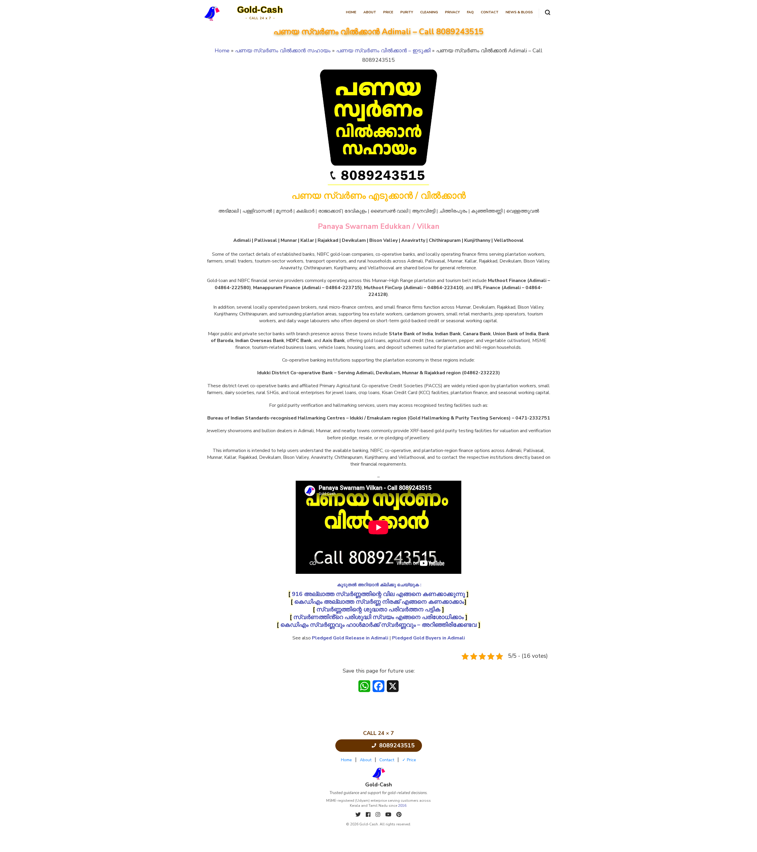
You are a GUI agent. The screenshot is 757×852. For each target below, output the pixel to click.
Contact (490, 12)
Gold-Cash (260, 9)
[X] (358, 814)
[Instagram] (379, 814)
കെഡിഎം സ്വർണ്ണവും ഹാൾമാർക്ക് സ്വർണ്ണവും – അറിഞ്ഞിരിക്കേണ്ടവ (378, 625)
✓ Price (409, 760)
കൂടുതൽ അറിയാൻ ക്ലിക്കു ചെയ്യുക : (379, 585)
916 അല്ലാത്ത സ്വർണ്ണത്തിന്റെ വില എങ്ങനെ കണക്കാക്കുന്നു (378, 594)
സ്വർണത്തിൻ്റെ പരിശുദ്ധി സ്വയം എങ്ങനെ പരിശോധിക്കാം (378, 617)
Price (388, 12)
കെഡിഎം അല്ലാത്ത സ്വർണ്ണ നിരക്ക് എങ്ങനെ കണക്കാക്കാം (379, 602)
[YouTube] (389, 814)
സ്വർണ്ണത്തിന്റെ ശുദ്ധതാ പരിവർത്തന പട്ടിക (378, 609)
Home (351, 12)
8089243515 (397, 745)
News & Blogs (519, 12)
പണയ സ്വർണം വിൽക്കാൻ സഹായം (283, 50)
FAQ (470, 12)
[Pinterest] (399, 814)
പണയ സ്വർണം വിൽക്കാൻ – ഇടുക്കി (383, 50)
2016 (402, 805)
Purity (406, 12)
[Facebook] (369, 814)
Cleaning (429, 12)
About (369, 12)
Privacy (452, 12)
